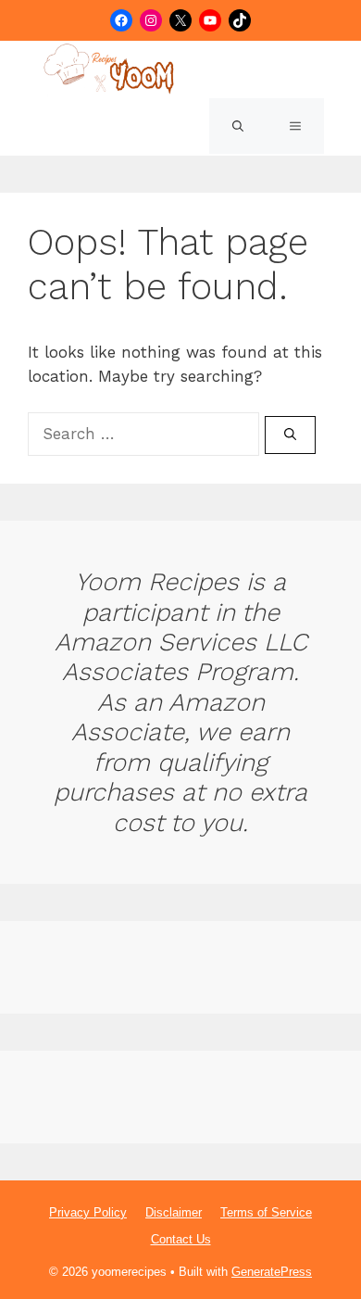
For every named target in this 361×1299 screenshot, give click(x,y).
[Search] (290, 435)
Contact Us (181, 1239)
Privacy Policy (88, 1212)
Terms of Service (266, 1212)
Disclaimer (173, 1212)
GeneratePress (271, 1272)
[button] (238, 126)
